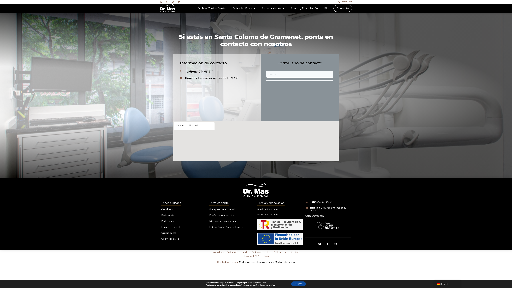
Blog (327, 8)
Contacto (343, 8)
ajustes (272, 285)
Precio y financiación (304, 8)
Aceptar (298, 284)
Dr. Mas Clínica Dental (211, 8)
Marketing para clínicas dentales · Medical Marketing (267, 262)
